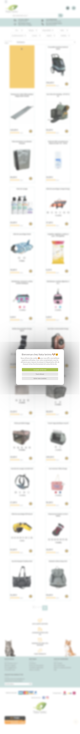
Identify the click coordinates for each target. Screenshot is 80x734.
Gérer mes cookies (40, 378)
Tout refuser (40, 374)
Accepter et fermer (40, 370)
